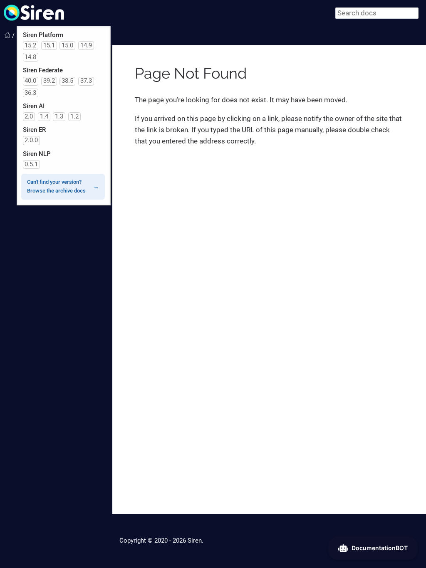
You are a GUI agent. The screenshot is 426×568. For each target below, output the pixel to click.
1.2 (74, 116)
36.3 (30, 92)
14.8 (30, 57)
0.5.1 (31, 164)
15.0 (67, 45)
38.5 (67, 80)
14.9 (86, 45)
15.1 (49, 45)
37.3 (86, 80)
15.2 (30, 45)
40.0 (30, 80)
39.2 (49, 80)
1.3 (59, 116)
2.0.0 (31, 140)
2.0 (29, 116)
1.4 (44, 116)
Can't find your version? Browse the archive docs (56, 186)
